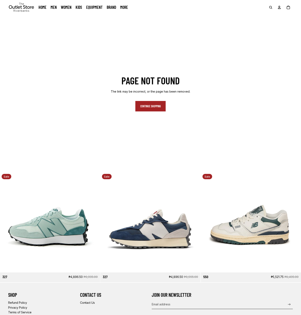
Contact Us (87, 302)
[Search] (270, 7)
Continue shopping (150, 106)
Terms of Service (20, 312)
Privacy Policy (17, 307)
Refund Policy (17, 302)
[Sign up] (289, 304)
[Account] (279, 7)
